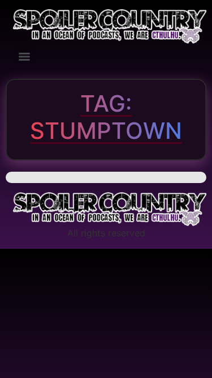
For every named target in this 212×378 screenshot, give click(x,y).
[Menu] (24, 56)
